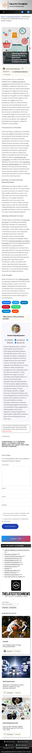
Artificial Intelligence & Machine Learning (16, 550)
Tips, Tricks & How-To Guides (13, 576)
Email (4, 497)
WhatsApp (16, 307)
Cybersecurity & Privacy (11, 558)
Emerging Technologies (11, 562)
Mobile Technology (10, 572)
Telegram (6, 311)
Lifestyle (6, 568)
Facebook (6, 302)
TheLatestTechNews (22, 748)
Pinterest (6, 307)
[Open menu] (4, 12)
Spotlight (6, 319)
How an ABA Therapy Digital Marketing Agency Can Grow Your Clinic (13, 728)
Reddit (15, 311)
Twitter (15, 302)
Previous (14, 538)
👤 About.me (19, 342)
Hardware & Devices (10, 566)
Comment (5, 465)
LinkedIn (24, 302)
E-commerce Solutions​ (13, 16)
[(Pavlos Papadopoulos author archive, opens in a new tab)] (16, 332)
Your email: (5, 602)
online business (23, 279)
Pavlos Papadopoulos (13, 69)
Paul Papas (10, 692)
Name (4, 488)
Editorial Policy (7, 431)
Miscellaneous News (10, 570)
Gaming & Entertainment (12, 564)
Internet (9, 317)
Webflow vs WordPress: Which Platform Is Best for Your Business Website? (13, 686)
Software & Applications (11, 574)
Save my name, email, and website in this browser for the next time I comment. (16, 514)
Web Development (9, 681)
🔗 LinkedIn (9, 340)
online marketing (18, 317)
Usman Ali (9, 651)
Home (3, 16)
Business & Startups (10, 554)
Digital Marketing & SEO (11, 560)
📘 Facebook (19, 340)
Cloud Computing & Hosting (13, 556)
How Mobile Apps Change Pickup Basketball (12, 645)
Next (19, 538)
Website (4, 505)
